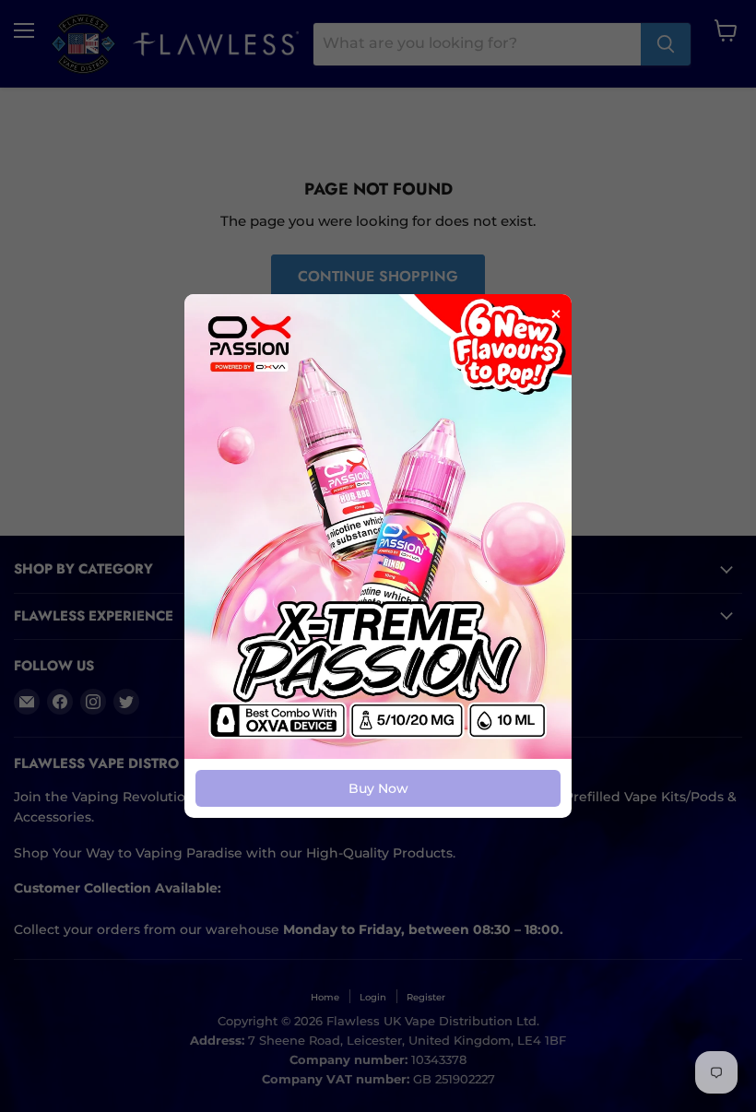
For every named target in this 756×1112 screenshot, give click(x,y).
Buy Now (378, 788)
